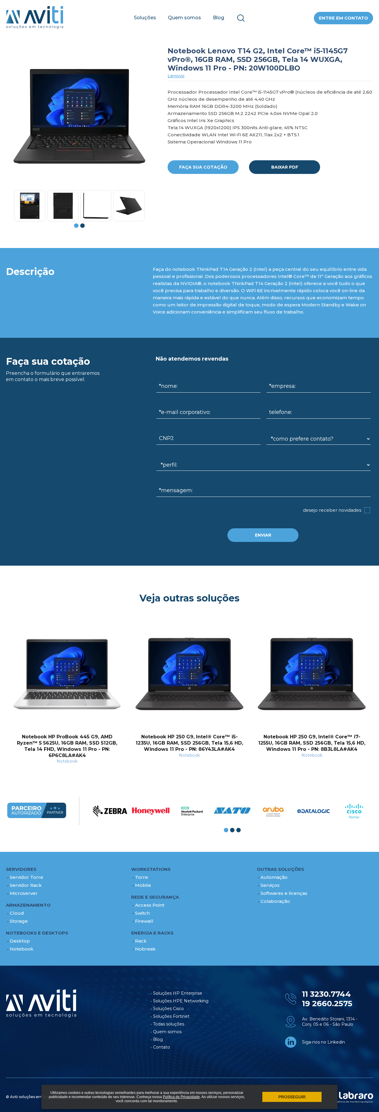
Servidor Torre (26, 877)
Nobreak (145, 949)
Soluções (145, 17)
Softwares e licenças (284, 893)
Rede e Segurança (155, 897)
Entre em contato (343, 18)
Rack (141, 941)
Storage (19, 921)
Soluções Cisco (168, 1008)
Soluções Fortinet (171, 1016)
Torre (141, 877)
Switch (142, 913)
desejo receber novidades (332, 510)
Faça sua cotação (203, 167)
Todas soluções (168, 1024)
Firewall (144, 921)
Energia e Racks (152, 933)
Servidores (21, 869)
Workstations (151, 869)
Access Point (149, 905)
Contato (161, 1047)
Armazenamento (28, 905)
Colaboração (275, 901)
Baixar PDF (284, 167)
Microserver (24, 893)
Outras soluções (280, 869)
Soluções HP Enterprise (177, 993)
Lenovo (176, 76)
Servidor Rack (26, 885)
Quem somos (184, 17)
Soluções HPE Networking (180, 1001)
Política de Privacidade (181, 1097)
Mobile (143, 885)
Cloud (17, 913)
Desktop (20, 941)
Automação (274, 877)
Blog (218, 17)
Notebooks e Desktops (37, 933)
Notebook (21, 949)
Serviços (270, 885)
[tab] (76, 225)
